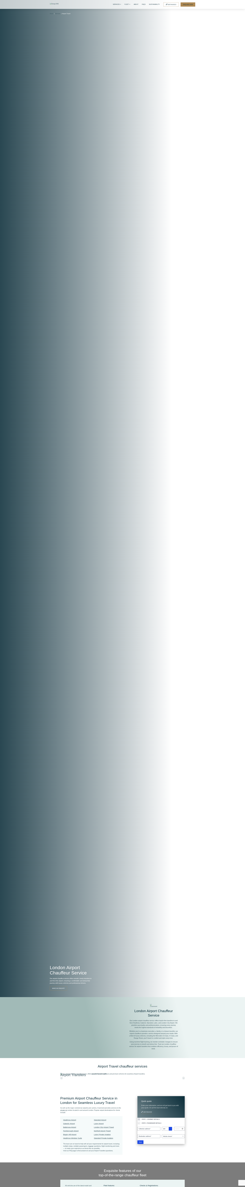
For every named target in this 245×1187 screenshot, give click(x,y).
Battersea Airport (69, 1127)
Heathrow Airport (69, 1120)
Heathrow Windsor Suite (72, 1138)
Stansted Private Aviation (103, 1138)
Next (140, 1142)
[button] (61, 1078)
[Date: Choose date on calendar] (170, 1129)
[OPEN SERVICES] (120, 4)
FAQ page (72, 1151)
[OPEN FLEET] (129, 4)
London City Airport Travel (104, 1127)
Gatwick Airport (69, 1124)
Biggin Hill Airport (69, 1135)
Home (51, 13)
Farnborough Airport (71, 1131)
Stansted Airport (100, 1120)
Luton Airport (99, 1124)
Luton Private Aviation (102, 1135)
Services (57, 13)
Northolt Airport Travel (102, 1131)
